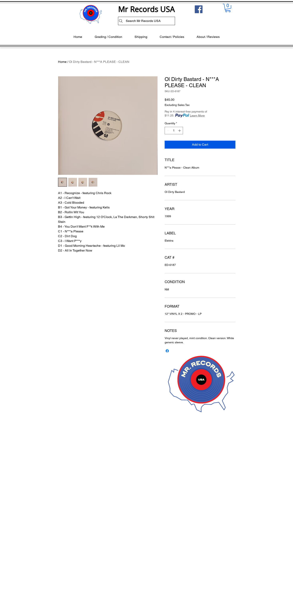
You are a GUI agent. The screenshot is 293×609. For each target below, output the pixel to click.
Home (62, 62)
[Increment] (179, 130)
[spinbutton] (173, 130)
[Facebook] (199, 9)
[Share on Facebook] (167, 350)
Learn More (197, 115)
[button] (228, 8)
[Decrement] (167, 130)
